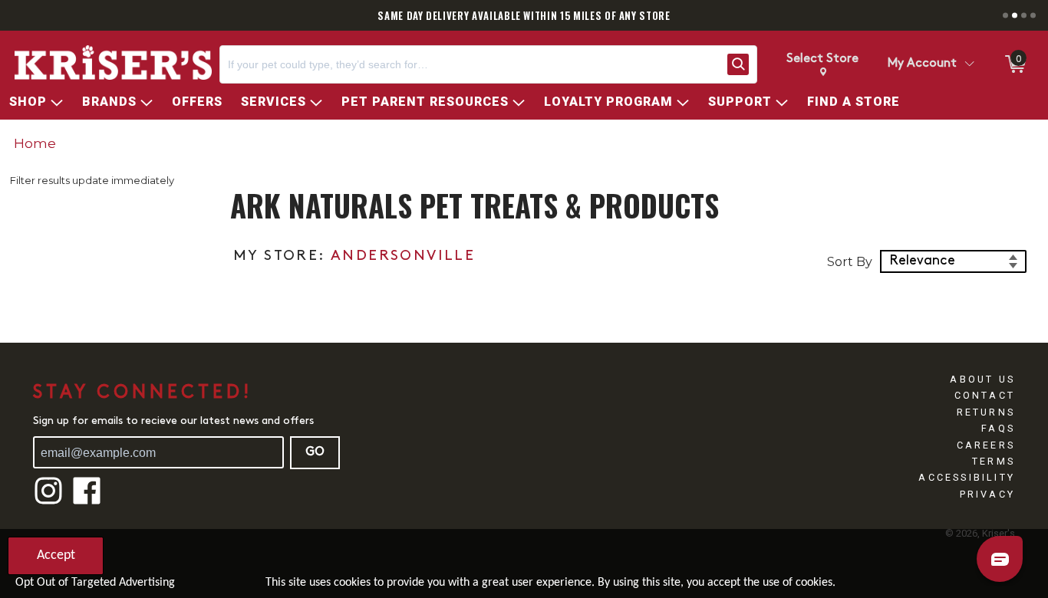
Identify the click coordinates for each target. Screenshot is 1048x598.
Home (35, 143)
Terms (993, 461)
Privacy (987, 494)
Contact (984, 395)
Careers (986, 445)
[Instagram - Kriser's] (48, 502)
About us (982, 379)
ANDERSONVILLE (403, 256)
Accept (56, 555)
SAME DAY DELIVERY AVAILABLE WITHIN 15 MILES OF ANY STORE (523, 15)
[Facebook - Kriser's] (86, 502)
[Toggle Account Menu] (969, 64)
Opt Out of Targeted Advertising (95, 583)
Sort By (849, 262)
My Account (922, 64)
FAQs (998, 428)
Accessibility (966, 477)
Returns (986, 412)
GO (315, 452)
